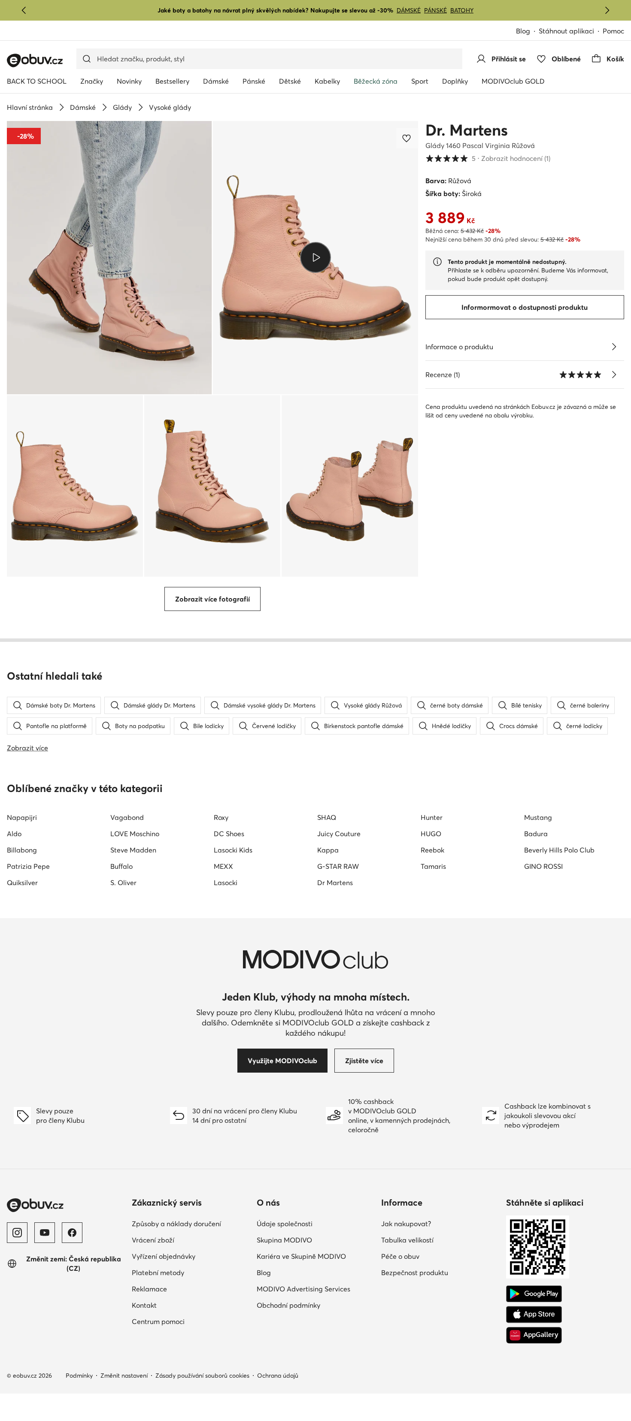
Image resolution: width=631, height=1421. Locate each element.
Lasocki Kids (233, 850)
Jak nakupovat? (440, 1223)
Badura (536, 833)
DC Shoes (229, 833)
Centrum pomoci (191, 1321)
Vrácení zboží (190, 1239)
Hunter (432, 817)
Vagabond (127, 817)
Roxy (221, 817)
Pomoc (613, 31)
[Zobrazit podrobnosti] (614, 346)
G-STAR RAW (338, 866)
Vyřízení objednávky (191, 1256)
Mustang (538, 817)
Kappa (328, 850)
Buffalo (121, 866)
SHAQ (326, 817)
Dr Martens (335, 882)
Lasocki (225, 882)
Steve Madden (133, 850)
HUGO (431, 833)
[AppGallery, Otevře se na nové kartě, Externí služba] (534, 1335)
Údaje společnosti (316, 1223)
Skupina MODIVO (316, 1239)
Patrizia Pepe (28, 866)
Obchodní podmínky (316, 1304)
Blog (527, 31)
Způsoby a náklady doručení (191, 1223)
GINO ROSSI (543, 866)
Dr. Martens (466, 130)
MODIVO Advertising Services (316, 1288)
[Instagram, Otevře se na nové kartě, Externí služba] (17, 1232)
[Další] (607, 10)
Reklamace (187, 1288)
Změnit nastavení (124, 1375)
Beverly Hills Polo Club (559, 850)
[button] (109, 257)
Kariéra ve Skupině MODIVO (316, 1256)
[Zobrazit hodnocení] (614, 374)
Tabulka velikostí (440, 1239)
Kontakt (182, 1304)
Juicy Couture (339, 833)
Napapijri (22, 817)
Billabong (22, 850)
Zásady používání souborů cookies (202, 1375)
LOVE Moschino (134, 833)
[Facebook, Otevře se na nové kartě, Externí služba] (72, 1232)
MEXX (223, 866)
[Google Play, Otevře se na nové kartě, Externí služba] (534, 1294)
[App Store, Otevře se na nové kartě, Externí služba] (534, 1314)
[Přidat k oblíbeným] (407, 138)
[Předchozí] (24, 10)
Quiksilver (22, 882)
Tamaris (433, 866)
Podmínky (79, 1375)
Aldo (14, 833)
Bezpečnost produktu (440, 1272)
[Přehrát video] (315, 257)
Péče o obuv (437, 1256)
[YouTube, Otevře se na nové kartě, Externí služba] (44, 1232)
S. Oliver (123, 882)
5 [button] (487, 158)
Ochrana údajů (277, 1375)
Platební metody (191, 1272)
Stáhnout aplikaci (571, 31)
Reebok (432, 850)
